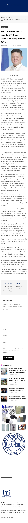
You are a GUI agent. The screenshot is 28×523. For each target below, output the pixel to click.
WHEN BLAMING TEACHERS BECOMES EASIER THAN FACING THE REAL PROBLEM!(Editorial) (17, 370)
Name (5, 329)
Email (5, 336)
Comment (6, 309)
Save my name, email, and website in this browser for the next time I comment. (14, 350)
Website (5, 342)
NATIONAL (4, 27)
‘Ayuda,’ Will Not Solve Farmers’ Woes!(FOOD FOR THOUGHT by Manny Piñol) (17, 380)
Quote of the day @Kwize (6, 477)
